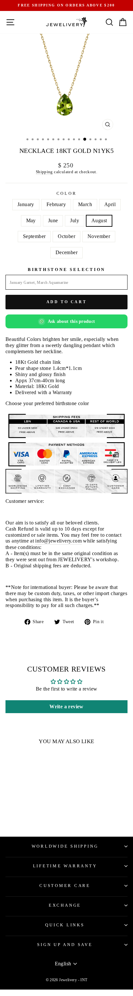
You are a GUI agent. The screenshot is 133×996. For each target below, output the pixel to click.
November (98, 236)
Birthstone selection (66, 269)
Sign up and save (64, 944)
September (34, 236)
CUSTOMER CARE (64, 885)
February (56, 204)
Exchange (65, 905)
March (85, 204)
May (31, 220)
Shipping (44, 171)
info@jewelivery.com (58, 540)
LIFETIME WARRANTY (65, 866)
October (66, 236)
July (74, 220)
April (110, 204)
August (99, 220)
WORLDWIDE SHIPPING (65, 846)
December (66, 252)
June (53, 220)
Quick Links (64, 925)
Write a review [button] (66, 706)
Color (66, 193)
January (25, 204)
